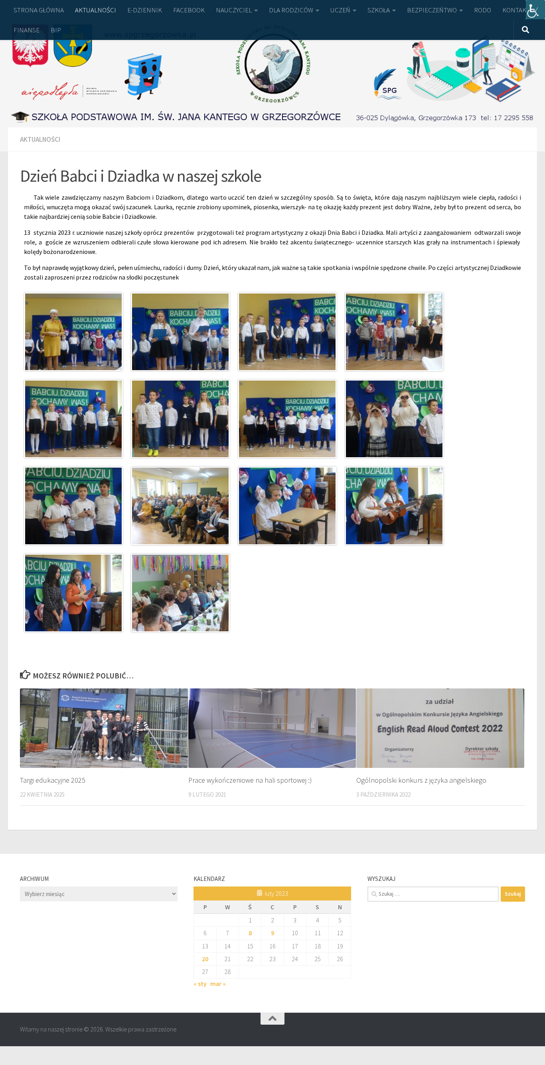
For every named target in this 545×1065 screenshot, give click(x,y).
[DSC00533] (73, 593)
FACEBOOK (189, 10)
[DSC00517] (73, 419)
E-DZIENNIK (144, 10)
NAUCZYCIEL (234, 10)
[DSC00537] (180, 593)
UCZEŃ (340, 10)
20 (205, 959)
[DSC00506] (73, 332)
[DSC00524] (73, 506)
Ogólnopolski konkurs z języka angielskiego (421, 780)
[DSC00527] (287, 506)
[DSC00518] (180, 419)
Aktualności (40, 139)
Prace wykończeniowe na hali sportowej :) (250, 780)
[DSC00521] (287, 419)
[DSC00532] (394, 506)
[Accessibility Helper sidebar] (535, 9)
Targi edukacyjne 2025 (52, 780)
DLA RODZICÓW (291, 10)
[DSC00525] (180, 506)
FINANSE (26, 30)
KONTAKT (516, 10)
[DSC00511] (394, 332)
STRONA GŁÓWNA (39, 10)
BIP (56, 30)
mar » (218, 984)
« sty (200, 984)
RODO (482, 10)
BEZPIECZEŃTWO (432, 10)
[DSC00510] (287, 332)
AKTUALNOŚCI (95, 10)
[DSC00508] (180, 332)
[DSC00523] (394, 419)
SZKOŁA (378, 10)
